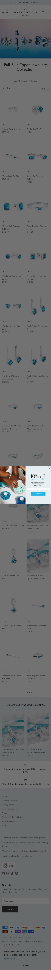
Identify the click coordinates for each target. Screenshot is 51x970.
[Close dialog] (49, 467)
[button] (38, 494)
